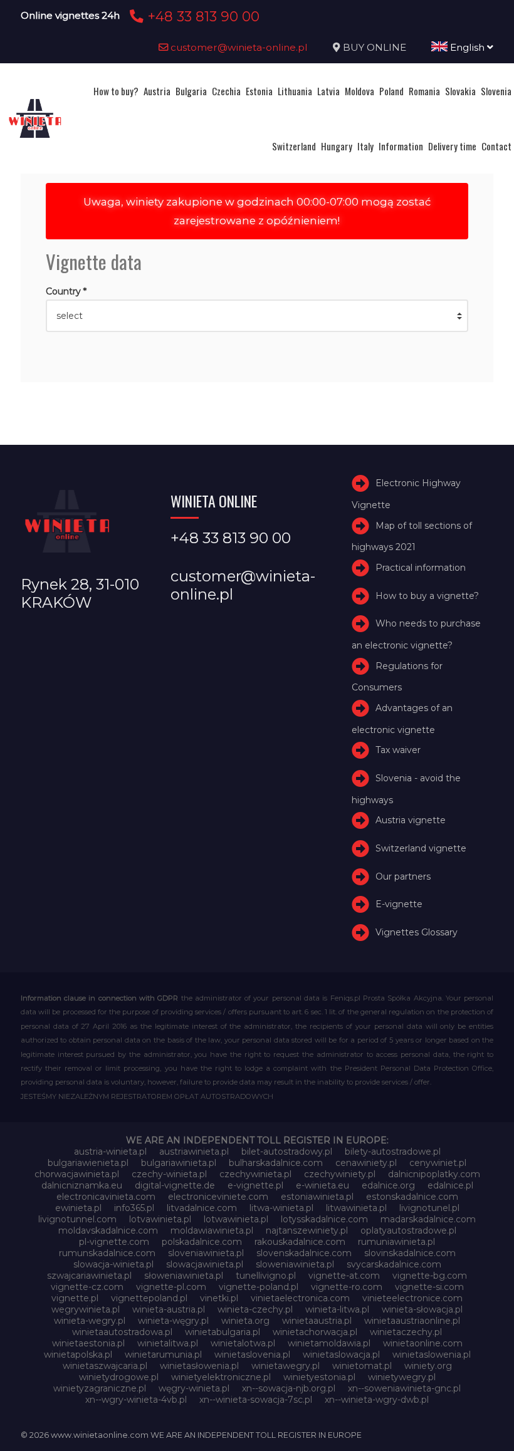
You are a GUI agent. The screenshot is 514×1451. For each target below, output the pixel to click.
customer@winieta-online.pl (238, 47)
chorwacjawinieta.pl (76, 1174)
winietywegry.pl (402, 1377)
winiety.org (428, 1365)
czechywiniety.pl (339, 1174)
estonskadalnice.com (412, 1196)
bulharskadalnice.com (276, 1162)
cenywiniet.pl (437, 1162)
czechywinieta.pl (255, 1174)
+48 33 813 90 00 (202, 16)
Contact (496, 146)
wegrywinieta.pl (85, 1309)
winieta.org (245, 1320)
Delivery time (452, 146)
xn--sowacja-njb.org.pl (288, 1388)
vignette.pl (74, 1298)
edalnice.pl (450, 1185)
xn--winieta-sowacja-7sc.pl (255, 1399)
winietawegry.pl (285, 1365)
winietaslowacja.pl (341, 1354)
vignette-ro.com (346, 1286)
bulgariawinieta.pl (178, 1162)
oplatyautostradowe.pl (408, 1230)
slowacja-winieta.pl (113, 1264)
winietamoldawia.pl (329, 1343)
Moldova (359, 91)
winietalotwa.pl (243, 1343)
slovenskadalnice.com (304, 1253)
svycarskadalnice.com (394, 1264)
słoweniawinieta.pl (183, 1275)
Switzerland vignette (420, 848)
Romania (424, 91)
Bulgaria (191, 91)
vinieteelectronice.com (412, 1298)
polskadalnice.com (202, 1241)
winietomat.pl (362, 1365)
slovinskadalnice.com (410, 1253)
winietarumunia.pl (163, 1354)
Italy (365, 146)
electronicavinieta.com (105, 1196)
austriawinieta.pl (194, 1151)
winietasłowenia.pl (199, 1365)
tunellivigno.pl (266, 1275)
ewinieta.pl (78, 1208)
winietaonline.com (423, 1343)
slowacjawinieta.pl (204, 1264)
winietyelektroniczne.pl (221, 1377)
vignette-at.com (344, 1275)
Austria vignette (410, 820)
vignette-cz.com (87, 1286)
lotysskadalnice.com (324, 1219)
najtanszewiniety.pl (307, 1230)
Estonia (259, 91)
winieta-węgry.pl (173, 1320)
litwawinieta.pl (356, 1208)
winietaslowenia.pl (431, 1354)
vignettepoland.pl (149, 1298)
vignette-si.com (429, 1286)
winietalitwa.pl (167, 1343)
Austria (157, 91)
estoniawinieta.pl (317, 1196)
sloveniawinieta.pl (206, 1253)
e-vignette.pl (255, 1185)
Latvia (328, 91)
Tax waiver (398, 750)
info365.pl (134, 1208)
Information (401, 146)
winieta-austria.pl (168, 1309)
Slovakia (460, 91)
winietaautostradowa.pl (122, 1332)
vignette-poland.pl (258, 1286)
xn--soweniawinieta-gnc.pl (404, 1388)
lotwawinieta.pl (236, 1219)
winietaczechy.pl (406, 1332)
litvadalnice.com (202, 1208)
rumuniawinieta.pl (396, 1241)
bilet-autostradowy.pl (286, 1151)
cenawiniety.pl (366, 1162)
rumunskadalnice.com (107, 1253)
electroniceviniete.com (218, 1196)
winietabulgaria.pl (222, 1332)
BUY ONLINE (374, 47)
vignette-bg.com (429, 1275)
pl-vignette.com (114, 1241)
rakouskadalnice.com (299, 1241)
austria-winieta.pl (110, 1151)
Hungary (336, 146)
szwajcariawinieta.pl (89, 1275)
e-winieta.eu (322, 1185)
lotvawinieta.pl (160, 1219)
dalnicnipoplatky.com (434, 1174)
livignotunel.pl (429, 1208)
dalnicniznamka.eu (81, 1185)
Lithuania (295, 91)
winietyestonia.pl (319, 1377)
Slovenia (496, 91)
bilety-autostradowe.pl (393, 1151)
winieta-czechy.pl (255, 1309)
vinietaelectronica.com (300, 1298)
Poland (391, 91)
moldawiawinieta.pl (211, 1230)
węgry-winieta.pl (194, 1388)
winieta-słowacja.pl (422, 1309)
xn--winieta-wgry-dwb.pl (377, 1399)
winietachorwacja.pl (315, 1332)
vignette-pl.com (171, 1286)
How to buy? (116, 91)
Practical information (420, 567)
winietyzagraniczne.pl (99, 1388)
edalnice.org (388, 1185)
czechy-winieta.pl (169, 1174)
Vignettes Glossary (416, 932)
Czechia (226, 91)
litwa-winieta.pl (281, 1208)
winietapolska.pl (78, 1354)
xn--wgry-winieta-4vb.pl (136, 1399)
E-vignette (398, 904)
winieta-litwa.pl (337, 1309)
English (467, 47)
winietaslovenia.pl (252, 1354)
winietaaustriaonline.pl (412, 1320)
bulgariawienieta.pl (88, 1162)
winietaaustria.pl (317, 1320)
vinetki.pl (219, 1298)
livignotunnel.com (77, 1219)
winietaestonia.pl (88, 1343)
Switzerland (294, 146)
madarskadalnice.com (428, 1219)
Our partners (403, 876)
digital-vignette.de (175, 1185)
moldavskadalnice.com (108, 1230)
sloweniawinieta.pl (295, 1264)
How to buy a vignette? (427, 595)
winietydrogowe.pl (119, 1377)
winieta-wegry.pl (89, 1320)
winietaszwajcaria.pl (105, 1365)
